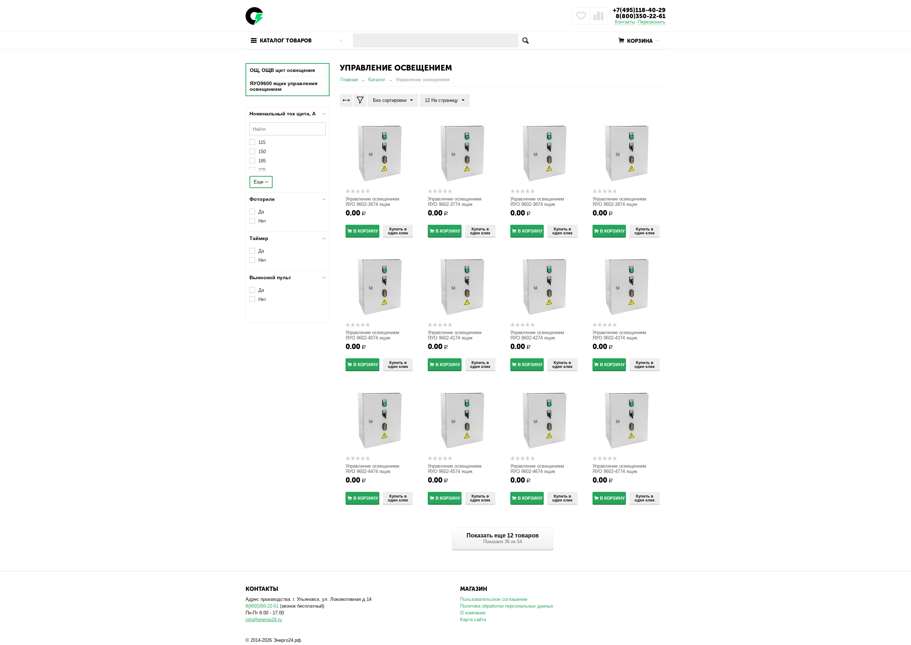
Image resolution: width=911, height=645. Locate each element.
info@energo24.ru (264, 619)
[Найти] (525, 40)
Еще (259, 181)
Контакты (625, 22)
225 (262, 170)
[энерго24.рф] (254, 15)
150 (262, 151)
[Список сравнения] (598, 16)
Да (261, 211)
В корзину (365, 231)
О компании (472, 612)
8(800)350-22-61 (640, 16)
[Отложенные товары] (581, 16)
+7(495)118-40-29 (639, 10)
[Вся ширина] (346, 100)
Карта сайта (473, 619)
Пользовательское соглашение (493, 599)
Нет (262, 221)
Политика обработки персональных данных (506, 606)
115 (261, 142)
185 (262, 160)
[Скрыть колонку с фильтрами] (360, 100)
